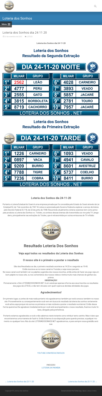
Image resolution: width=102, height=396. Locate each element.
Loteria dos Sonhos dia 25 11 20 (82, 382)
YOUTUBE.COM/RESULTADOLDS (51, 353)
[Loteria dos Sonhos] (7, 5)
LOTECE (30, 37)
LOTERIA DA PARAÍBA (51, 368)
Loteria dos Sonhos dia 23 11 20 (19, 382)
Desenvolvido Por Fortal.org (71, 391)
